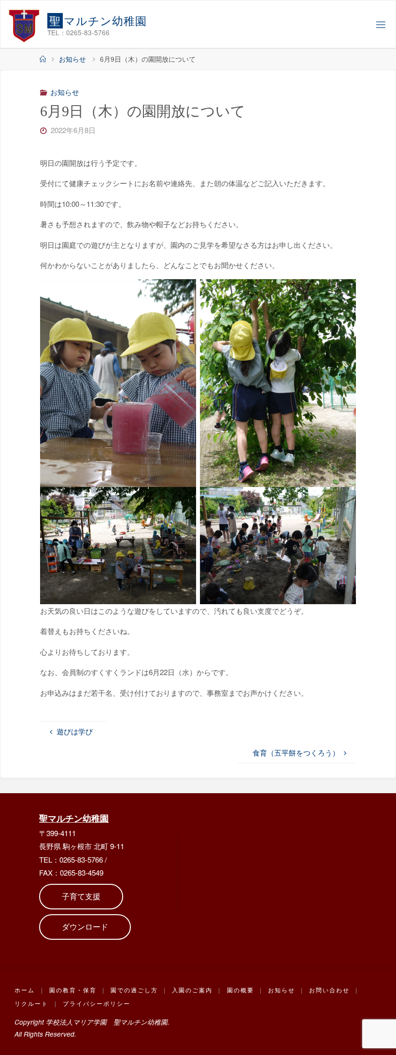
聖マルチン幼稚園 (74, 818)
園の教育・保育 (73, 990)
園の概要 (240, 990)
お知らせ (72, 59)
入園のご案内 (192, 990)
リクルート (31, 1003)
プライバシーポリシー (96, 1003)
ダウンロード (85, 926)
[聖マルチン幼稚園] (24, 24)
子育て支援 (81, 896)
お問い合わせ (329, 990)
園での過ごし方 (134, 990)
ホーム (24, 990)
